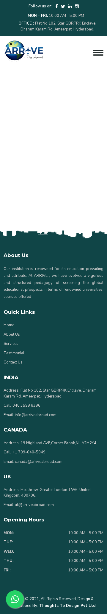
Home (9, 325)
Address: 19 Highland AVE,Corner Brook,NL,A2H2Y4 (50, 443)
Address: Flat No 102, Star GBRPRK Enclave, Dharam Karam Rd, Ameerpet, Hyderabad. (50, 393)
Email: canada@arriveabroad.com (33, 461)
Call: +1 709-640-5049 (24, 452)
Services (11, 343)
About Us (12, 334)
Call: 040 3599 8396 (22, 405)
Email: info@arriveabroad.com (30, 415)
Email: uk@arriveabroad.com (29, 505)
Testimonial (14, 353)
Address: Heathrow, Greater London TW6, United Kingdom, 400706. (47, 492)
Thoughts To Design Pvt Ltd (66, 605)
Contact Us (13, 362)
